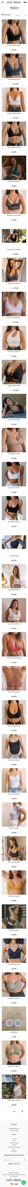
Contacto (14, 1145)
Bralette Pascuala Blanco (14, 317)
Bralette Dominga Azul (14, 181)
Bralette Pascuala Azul (14, 283)
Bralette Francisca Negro (14, 215)
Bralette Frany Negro (14, 521)
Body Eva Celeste (14, 828)
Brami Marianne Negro (14, 964)
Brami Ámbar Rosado (14, 453)
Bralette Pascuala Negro (14, 249)
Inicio (14, 1138)
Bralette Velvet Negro (14, 419)
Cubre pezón (14, 1032)
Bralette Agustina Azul (14, 79)
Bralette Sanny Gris (14, 998)
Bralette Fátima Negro (14, 862)
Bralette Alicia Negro (14, 726)
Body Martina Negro (14, 760)
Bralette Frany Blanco (14, 487)
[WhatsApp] (18, 1164)
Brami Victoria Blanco (14, 623)
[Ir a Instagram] (16, 1164)
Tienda (14, 1140)
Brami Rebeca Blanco (14, 589)
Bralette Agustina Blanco (14, 113)
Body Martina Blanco (14, 794)
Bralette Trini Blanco (14, 351)
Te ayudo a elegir (14, 1142)
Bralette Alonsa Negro (14, 147)
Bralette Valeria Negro (14, 385)
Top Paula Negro (14, 555)
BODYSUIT (14, 1151)
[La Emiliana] (14, 2)
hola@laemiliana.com (14, 1128)
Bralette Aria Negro (14, 896)
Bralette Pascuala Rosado (14, 658)
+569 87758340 (14, 1130)
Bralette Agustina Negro (14, 45)
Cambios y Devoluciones (14, 1147)
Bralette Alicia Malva (14, 692)
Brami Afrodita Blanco (14, 1100)
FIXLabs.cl (15, 1176)
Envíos (14, 1149)
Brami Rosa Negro (14, 930)
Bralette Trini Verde (14, 1066)
